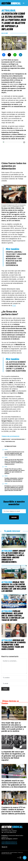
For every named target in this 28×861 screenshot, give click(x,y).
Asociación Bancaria (17, 439)
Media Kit (4, 847)
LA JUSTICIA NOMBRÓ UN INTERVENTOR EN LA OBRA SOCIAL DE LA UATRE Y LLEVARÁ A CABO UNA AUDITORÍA (16, 366)
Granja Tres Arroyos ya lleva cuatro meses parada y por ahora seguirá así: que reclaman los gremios (14, 471)
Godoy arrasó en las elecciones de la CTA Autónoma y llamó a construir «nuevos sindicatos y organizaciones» (14, 462)
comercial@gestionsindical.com (9, 842)
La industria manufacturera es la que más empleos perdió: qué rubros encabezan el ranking (14, 453)
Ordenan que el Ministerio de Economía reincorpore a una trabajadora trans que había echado (13, 644)
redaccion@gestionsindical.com (9, 843)
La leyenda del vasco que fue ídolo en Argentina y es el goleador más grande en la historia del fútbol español (13, 756)
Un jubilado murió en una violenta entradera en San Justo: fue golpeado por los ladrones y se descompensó (13, 784)
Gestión (11, 3)
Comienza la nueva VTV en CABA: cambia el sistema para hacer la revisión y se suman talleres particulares (13, 810)
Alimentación (5, 439)
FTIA (14, 305)
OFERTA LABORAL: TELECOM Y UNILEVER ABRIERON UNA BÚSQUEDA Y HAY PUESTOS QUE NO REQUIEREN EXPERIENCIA (16, 258)
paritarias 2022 (10, 441)
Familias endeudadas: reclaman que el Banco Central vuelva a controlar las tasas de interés (14, 479)
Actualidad (8, 10)
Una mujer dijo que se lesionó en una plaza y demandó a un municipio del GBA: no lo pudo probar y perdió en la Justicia (13, 727)
